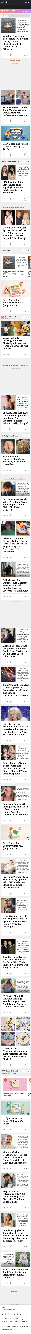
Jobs (10, 1321)
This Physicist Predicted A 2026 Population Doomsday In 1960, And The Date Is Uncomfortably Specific (16, 690)
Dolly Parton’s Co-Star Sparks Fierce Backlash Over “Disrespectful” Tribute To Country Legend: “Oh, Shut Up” (15, 233)
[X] (11, 1314)
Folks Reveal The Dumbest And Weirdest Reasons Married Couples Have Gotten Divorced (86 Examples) (15, 585)
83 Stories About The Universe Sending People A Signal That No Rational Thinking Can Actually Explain (14, 1001)
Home (4, 15)
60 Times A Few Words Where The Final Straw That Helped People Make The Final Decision (15, 504)
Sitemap (24, 1321)
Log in (27, 2)
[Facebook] (2, 1314)
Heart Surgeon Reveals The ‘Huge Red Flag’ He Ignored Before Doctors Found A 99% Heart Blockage (15, 921)
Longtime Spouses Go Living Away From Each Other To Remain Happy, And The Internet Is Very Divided (15, 809)
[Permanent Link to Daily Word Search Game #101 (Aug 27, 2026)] (15, 1108)
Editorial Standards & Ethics (10, 1326)
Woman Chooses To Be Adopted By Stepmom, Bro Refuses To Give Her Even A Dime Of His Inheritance (15, 651)
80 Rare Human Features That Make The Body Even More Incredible (14, 460)
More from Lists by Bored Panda (14, 479)
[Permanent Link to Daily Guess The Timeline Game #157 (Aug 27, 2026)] (15, 289)
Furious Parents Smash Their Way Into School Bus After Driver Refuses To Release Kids (16, 111)
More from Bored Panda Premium (14, 366)
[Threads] (17, 1314)
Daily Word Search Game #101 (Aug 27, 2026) (13, 1121)
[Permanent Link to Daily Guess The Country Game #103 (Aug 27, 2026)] (15, 832)
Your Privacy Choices (8, 1319)
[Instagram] (5, 1314)
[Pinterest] (8, 1314)
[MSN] (20, 1314)
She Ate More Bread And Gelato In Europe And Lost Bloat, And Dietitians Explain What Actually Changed (16, 418)
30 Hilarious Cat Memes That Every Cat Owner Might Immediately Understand (15, 1273)
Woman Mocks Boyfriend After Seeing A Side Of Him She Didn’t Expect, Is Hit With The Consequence (15, 1157)
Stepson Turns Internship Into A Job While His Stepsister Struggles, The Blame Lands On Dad (14, 1196)
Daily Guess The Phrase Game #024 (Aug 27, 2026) (15, 146)
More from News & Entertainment (14, 207)
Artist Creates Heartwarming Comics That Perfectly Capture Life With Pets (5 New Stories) (15, 1053)
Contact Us (17, 1321)
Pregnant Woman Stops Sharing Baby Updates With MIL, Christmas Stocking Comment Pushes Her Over (15, 882)
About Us (4, 1321)
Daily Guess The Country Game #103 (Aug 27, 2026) (13, 846)
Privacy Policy (24, 1326)
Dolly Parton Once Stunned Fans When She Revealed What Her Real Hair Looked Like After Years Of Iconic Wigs (16, 729)
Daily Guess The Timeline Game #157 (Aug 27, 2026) (13, 303)
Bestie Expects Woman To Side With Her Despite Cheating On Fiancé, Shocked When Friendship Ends (15, 768)
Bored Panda (8, 1309)
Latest (19, 15)
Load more (14, 1291)
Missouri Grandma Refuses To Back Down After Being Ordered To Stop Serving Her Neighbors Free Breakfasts (15, 545)
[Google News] (23, 1314)
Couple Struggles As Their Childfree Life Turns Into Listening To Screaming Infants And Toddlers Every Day (16, 1235)
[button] (24, 161)
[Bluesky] (14, 1314)
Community (26, 15)
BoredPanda (6, 2)
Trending (12, 15)
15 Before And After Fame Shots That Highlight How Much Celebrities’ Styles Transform (14, 187)
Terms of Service (7, 1329)
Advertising (19, 1319)
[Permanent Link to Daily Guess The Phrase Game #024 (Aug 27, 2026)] (15, 133)
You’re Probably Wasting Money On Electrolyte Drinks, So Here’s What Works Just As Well (15, 343)
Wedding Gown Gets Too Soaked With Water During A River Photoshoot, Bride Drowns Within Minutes (15, 43)
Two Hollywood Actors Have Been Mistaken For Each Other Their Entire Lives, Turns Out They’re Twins (15, 962)
